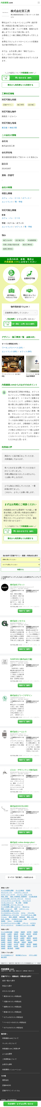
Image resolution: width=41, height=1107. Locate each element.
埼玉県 (3, 936)
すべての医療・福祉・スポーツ (10, 907)
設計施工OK (19, 240)
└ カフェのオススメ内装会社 (12, 1017)
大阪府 (35, 940)
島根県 (30, 942)
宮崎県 (3, 948)
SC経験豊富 (32, 240)
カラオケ (33, 923)
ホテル (23, 913)
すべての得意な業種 (7, 890)
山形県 (10, 934)
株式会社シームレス (18, 732)
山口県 (16, 944)
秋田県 (3, 934)
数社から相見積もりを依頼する (20, 85)
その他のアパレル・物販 (19, 919)
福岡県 (10, 946)
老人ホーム (26, 907)
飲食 (3, 215)
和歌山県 (16, 942)
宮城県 (35, 932)
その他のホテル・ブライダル (10, 915)
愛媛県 (35, 944)
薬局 (15, 909)
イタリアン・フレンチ (21, 892)
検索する (20, 569)
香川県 (29, 944)
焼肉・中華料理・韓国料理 (18, 896)
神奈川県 (13, 128)
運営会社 (5, 1080)
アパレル (4, 917)
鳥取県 (24, 942)
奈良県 (10, 942)
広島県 (10, 944)
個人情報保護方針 (12, 1099)
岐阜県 (35, 938)
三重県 (16, 940)
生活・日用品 (5, 919)
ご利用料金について (9, 1059)
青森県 (23, 932)
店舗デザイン (8, 105)
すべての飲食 (20, 890)
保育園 (25, 902)
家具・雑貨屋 (13, 917)
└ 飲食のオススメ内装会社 (11, 1012)
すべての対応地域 (6, 932)
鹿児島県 (10, 948)
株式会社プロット (17, 585)
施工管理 (20, 105)
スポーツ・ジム (24, 909)
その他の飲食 (33, 896)
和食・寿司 (4, 896)
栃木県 (29, 934)
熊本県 (29, 946)
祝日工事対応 (27, 245)
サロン (10, 921)
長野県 (29, 938)
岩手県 (29, 932)
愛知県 (10, 940)
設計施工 (31, 105)
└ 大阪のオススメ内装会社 (11, 1001)
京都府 (29, 940)
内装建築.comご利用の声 (11, 1049)
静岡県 (3, 940)
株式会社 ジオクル (17, 621)
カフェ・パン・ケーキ (11, 198)
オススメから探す (8, 991)
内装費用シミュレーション (11, 1069)
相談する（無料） (25, 611)
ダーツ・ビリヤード (7, 925)
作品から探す (7, 986)
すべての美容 (33, 919)
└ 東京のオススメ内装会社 (11, 996)
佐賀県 (16, 946)
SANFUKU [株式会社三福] (21, 659)
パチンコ (25, 923)
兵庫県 (3, 942)
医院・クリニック (6, 909)
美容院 (3, 921)
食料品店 (22, 917)
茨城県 (22, 934)
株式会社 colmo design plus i (22, 842)
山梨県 (22, 938)
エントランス (7, 202)
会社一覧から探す (8, 981)
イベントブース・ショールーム (10, 900)
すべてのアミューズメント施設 (10, 923)
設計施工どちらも (21, 955)
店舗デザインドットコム (11, 1090)
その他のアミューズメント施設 (25, 925)
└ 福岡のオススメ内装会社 (11, 1007)
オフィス (26, 198)
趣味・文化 (30, 917)
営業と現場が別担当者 (11, 245)
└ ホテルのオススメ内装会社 (12, 1028)
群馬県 (35, 934)
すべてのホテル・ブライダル (10, 913)
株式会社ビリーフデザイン (21, 695)
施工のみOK (7, 240)
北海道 (16, 932)
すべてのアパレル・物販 (28, 915)
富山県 (3, 938)
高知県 (3, 946)
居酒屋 (20, 606)
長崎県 (22, 946)
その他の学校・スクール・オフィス (12, 905)
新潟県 (30, 936)
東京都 (4, 128)
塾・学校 (18, 202)
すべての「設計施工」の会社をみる (20, 877)
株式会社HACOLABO (19, 806)
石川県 (10, 938)
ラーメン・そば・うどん (24, 894)
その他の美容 (18, 921)
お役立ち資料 (7, 1064)
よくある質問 (7, 1054)
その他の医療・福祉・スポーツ (10, 911)
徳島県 (22, 944)
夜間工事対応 (8, 249)
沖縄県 (17, 948)
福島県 (16, 934)
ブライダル (31, 913)
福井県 (16, 938)
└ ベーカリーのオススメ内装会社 (14, 1022)
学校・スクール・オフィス (13, 223)
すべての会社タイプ (7, 955)
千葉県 (10, 936)
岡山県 (3, 944)
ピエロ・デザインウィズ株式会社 (24, 770)
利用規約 (3, 1099)
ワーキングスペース (7, 902)
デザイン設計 (33, 955)
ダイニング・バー (27, 606)
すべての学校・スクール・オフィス (12, 898)
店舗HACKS (6, 1085)
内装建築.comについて (10, 1038)
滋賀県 (22, 940)
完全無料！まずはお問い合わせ (20, 1104)
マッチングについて (9, 1043)
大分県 (35, 946)
